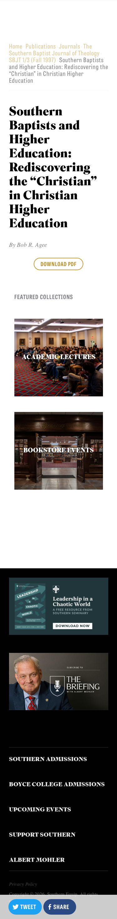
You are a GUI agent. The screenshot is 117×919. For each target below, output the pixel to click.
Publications (41, 45)
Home (15, 45)
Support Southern (42, 835)
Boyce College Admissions (57, 785)
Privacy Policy (23, 884)
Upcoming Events (40, 810)
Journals (69, 45)
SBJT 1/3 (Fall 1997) (32, 59)
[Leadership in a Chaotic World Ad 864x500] (58, 632)
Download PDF (58, 264)
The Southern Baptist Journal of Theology (54, 49)
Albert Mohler (37, 860)
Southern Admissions (48, 760)
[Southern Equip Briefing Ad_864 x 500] (58, 708)
